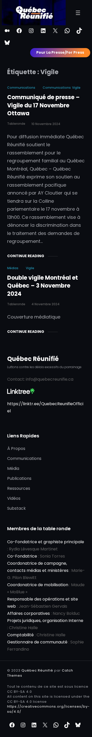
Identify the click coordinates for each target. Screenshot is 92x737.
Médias (12, 268)
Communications (21, 87)
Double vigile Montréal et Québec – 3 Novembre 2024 (42, 286)
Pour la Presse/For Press (60, 52)
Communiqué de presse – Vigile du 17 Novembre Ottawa (43, 105)
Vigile (76, 87)
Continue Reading (25, 255)
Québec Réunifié (33, 359)
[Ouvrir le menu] (78, 12)
